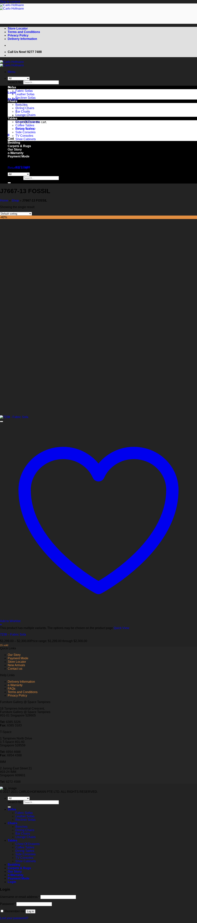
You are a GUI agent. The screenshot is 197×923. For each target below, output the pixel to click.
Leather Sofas (24, 94)
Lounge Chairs (25, 837)
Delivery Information (22, 38)
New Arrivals (16, 665)
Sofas (12, 87)
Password (8, 904)
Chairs (12, 101)
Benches (21, 826)
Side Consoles (25, 132)
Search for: (15, 82)
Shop (15, 200)
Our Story (14, 654)
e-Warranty (15, 685)
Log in (30, 911)
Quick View (121, 628)
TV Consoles (24, 135)
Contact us (15, 668)
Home (4, 200)
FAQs (11, 688)
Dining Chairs (24, 830)
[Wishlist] (1, 421)
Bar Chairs (22, 833)
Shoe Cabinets (25, 139)
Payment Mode (18, 156)
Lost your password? (14, 918)
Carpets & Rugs (19, 868)
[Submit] (9, 182)
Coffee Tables (24, 125)
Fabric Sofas (24, 90)
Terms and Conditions (24, 32)
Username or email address (20, 896)
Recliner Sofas (25, 97)
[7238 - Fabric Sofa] (14, 417)
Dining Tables (24, 128)
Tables (12, 118)
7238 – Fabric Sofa (13, 634)
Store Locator (18, 28)
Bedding (14, 864)
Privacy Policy (18, 35)
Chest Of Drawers (27, 122)
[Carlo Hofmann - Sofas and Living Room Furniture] (12, 6)
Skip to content (10, 1)
